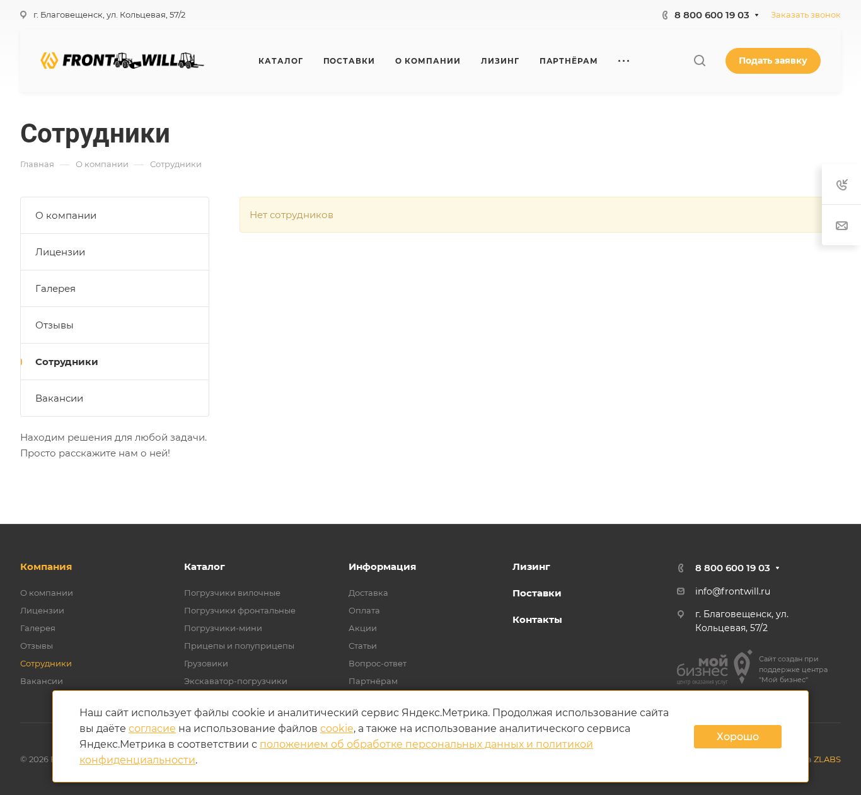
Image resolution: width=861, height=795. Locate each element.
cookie (337, 728)
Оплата (364, 610)
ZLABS (827, 759)
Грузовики (206, 663)
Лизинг (531, 566)
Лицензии (60, 252)
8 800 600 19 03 (711, 15)
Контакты (537, 619)
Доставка (368, 593)
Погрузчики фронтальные (240, 610)
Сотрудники (66, 362)
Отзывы (54, 325)
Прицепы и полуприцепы (239, 646)
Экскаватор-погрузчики (235, 681)
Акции (363, 628)
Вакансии (59, 398)
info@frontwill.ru (732, 591)
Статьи (363, 646)
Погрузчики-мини (223, 628)
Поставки (537, 593)
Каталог (204, 566)
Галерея (55, 288)
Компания (46, 566)
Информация (382, 566)
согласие (152, 728)
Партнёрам (373, 681)
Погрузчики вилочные (232, 593)
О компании (65, 215)
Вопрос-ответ (378, 663)
